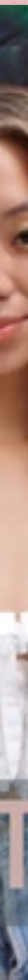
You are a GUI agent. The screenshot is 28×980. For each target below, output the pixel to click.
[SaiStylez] (14, 2)
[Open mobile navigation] (25, 2)
